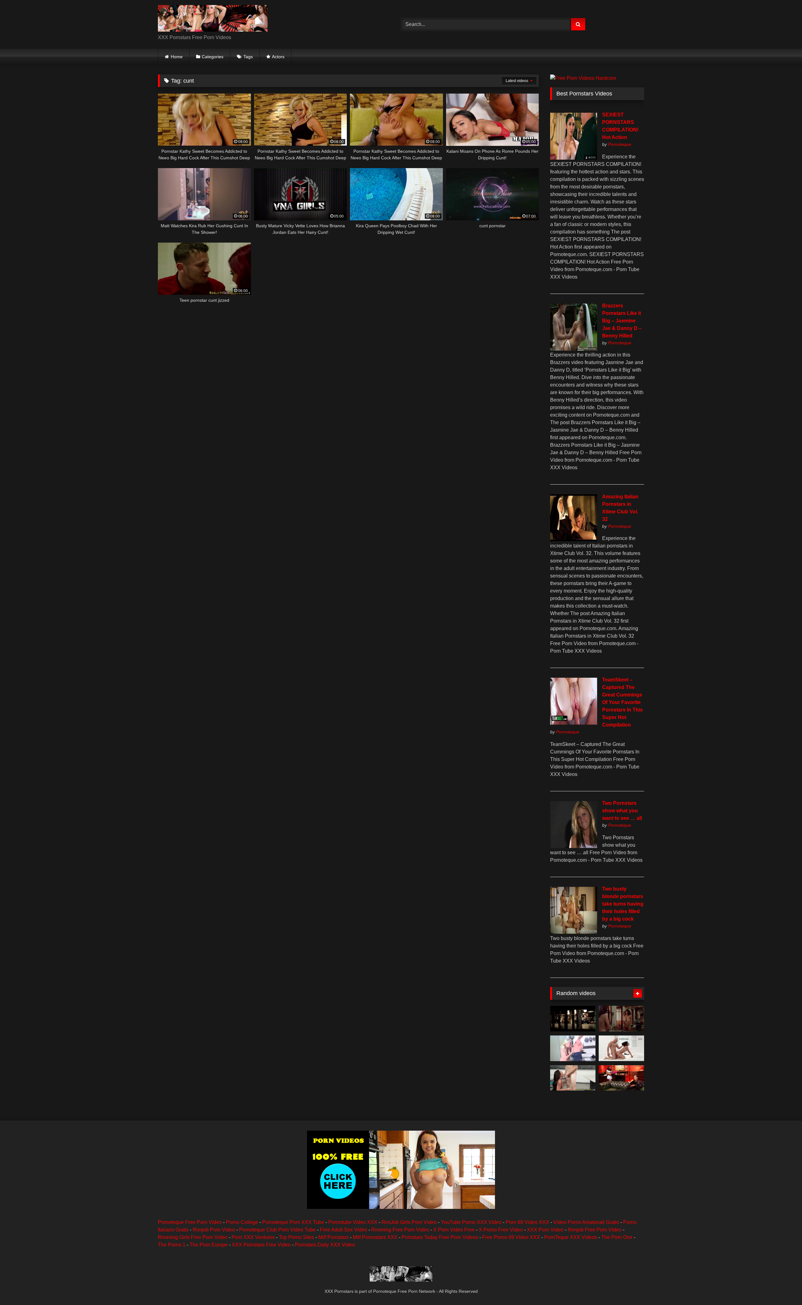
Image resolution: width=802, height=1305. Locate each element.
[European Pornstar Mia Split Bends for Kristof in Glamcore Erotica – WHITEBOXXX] (621, 1048)
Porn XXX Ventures (253, 1237)
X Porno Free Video (501, 1229)
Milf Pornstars (333, 1237)
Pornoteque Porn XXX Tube (293, 1222)
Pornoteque (619, 144)
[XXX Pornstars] (213, 19)
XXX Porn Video (545, 1229)
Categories (212, 56)
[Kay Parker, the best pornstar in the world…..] (621, 1018)
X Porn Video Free (454, 1229)
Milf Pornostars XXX (375, 1237)
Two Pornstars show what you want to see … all (622, 810)
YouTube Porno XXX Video (471, 1222)
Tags (248, 56)
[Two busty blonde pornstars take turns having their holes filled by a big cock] (573, 932)
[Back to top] (782, 1286)
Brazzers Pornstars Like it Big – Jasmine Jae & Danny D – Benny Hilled (622, 320)
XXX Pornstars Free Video (261, 1244)
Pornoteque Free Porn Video (190, 1222)
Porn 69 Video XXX (527, 1222)
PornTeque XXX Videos (570, 1237)
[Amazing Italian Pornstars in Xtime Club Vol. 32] (573, 539)
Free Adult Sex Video (343, 1229)
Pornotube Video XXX (353, 1222)
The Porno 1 (171, 1244)
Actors (278, 56)
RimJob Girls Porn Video (409, 1222)
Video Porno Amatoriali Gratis (586, 1222)
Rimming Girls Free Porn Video (192, 1237)
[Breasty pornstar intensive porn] (573, 1018)
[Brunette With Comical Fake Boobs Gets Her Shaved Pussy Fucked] (621, 1078)
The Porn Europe (209, 1244)
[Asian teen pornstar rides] (573, 1078)
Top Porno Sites (296, 1237)
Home (177, 56)
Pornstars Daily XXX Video (325, 1244)
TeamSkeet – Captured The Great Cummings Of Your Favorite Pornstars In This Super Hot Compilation (622, 702)
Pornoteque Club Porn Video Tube (277, 1229)
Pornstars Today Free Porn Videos (440, 1237)
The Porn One (617, 1237)
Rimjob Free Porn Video (595, 1229)
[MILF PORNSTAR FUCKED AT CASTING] (573, 1048)
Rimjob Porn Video (214, 1229)
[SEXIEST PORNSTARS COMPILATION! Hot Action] (573, 158)
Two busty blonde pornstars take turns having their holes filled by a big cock (622, 904)
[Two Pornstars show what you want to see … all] (573, 846)
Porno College (242, 1222)
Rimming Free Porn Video (400, 1229)
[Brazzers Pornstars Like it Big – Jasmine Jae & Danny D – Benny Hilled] (573, 349)
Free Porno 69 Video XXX (511, 1237)
